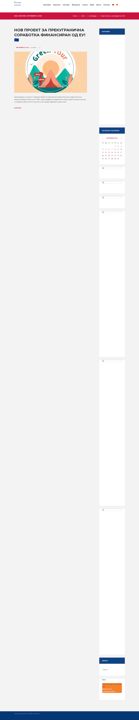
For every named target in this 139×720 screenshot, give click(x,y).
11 (102, 152)
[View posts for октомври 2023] (121, 138)
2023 (82, 16)
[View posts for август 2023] (102, 138)
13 (109, 152)
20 (109, 155)
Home (75, 16)
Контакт (106, 5)
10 (121, 149)
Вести (98, 5)
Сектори (66, 5)
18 (103, 155)
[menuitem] (113, 5)
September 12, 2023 (22, 47)
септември (93, 16)
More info (17, 108)
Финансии (76, 5)
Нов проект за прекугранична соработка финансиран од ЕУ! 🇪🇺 (49, 35)
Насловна (47, 5)
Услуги (85, 5)
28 (112, 159)
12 (106, 152)
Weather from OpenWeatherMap (108, 690)
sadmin (34, 48)
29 (115, 159)
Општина (56, 5)
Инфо (92, 5)
